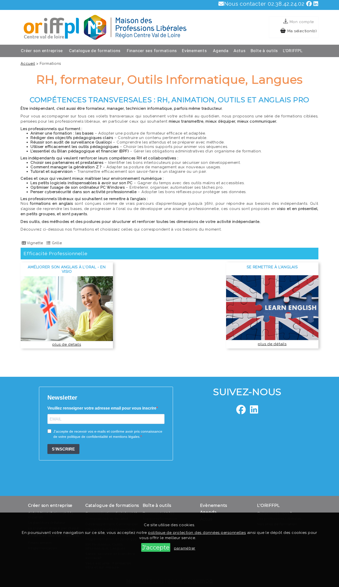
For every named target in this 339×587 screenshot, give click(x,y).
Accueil (28, 63)
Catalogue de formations (95, 50)
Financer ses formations (152, 50)
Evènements (194, 50)
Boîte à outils (264, 50)
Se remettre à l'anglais (272, 267)
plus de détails (66, 344)
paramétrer (185, 548)
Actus (240, 50)
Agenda (221, 50)
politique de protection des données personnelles (197, 532)
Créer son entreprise (42, 50)
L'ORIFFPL (293, 50)
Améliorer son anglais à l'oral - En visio (66, 269)
